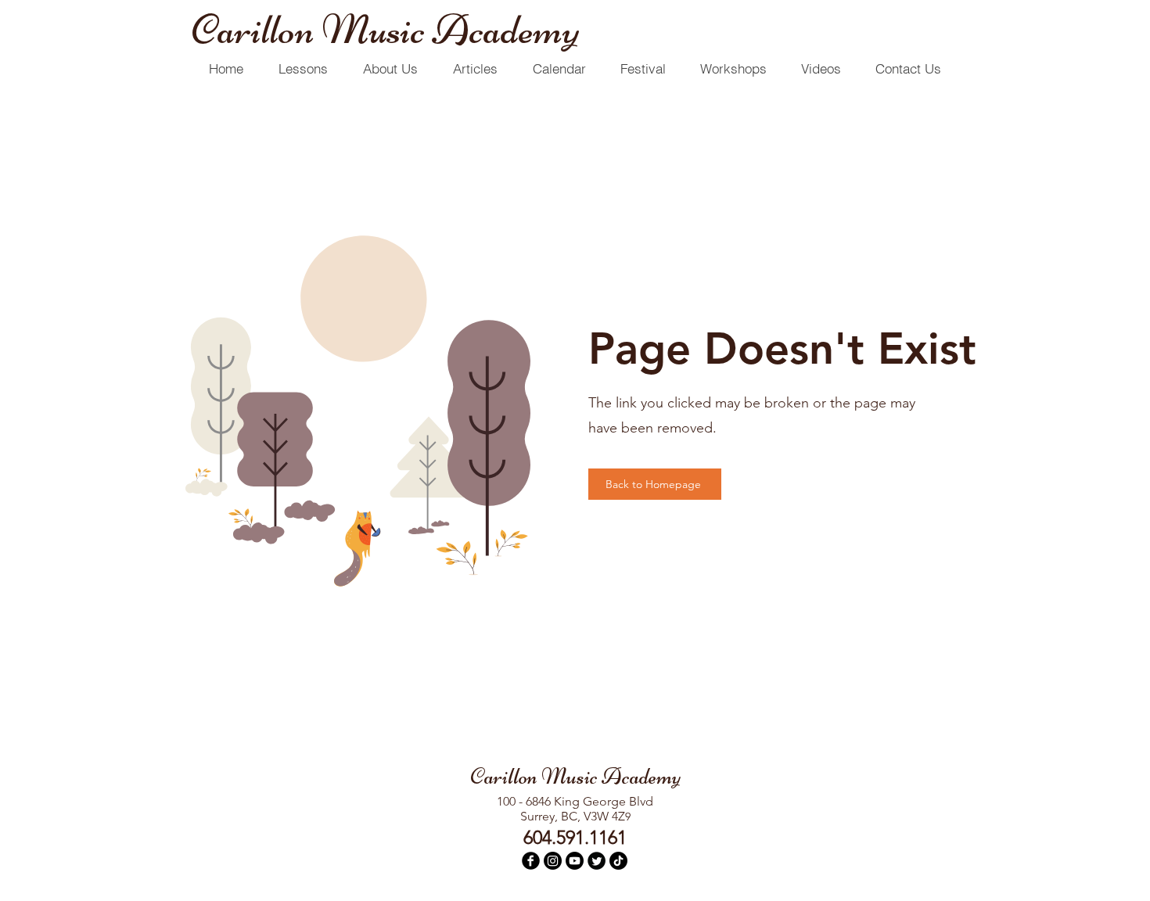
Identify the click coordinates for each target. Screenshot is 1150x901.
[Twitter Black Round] (597, 861)
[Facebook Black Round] (531, 861)
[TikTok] (618, 861)
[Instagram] (553, 861)
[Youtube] (575, 861)
